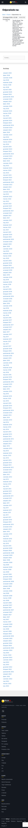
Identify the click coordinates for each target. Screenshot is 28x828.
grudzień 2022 (7, 177)
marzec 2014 (7, 427)
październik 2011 (8, 496)
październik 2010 (8, 524)
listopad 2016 (7, 351)
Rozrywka (4, 806)
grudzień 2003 (7, 657)
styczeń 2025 (7, 118)
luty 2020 (6, 258)
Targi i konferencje (6, 784)
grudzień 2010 (7, 519)
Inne (3, 800)
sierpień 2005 (7, 641)
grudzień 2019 (7, 263)
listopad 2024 (7, 123)
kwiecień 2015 (7, 396)
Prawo (3, 790)
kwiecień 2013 (7, 453)
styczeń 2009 (7, 574)
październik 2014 (8, 410)
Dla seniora (4, 738)
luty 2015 (6, 401)
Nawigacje (4, 741)
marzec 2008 (7, 598)
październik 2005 (8, 636)
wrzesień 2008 (7, 584)
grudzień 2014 (7, 405)
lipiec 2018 (6, 303)
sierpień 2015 (7, 386)
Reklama (4, 795)
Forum (9, 14)
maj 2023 (6, 165)
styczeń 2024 (7, 146)
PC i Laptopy (5, 744)
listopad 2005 (7, 633)
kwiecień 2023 (7, 168)
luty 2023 (6, 173)
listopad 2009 (7, 550)
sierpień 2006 (7, 626)
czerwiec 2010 (7, 534)
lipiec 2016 (6, 360)
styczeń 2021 (7, 232)
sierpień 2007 (7, 614)
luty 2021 (6, 230)
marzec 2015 (7, 398)
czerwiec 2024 (7, 135)
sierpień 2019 (7, 272)
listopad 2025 (7, 94)
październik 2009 (8, 553)
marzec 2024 (7, 142)
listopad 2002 (7, 669)
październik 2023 (8, 154)
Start (3, 14)
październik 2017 (8, 325)
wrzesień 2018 (7, 298)
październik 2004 (8, 648)
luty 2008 (6, 600)
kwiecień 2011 (7, 510)
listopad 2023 (7, 151)
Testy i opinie (5, 730)
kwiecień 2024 (7, 139)
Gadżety (4, 746)
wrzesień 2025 (7, 99)
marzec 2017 (7, 341)
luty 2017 (6, 344)
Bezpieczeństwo (6, 803)
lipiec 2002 (6, 676)
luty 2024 (6, 144)
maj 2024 (6, 137)
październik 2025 (8, 97)
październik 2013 (8, 439)
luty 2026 (6, 87)
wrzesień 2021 (7, 213)
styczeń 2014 (7, 432)
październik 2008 (8, 581)
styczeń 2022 (7, 203)
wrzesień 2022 (7, 184)
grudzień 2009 (7, 548)
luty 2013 (6, 458)
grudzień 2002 (7, 667)
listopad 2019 (7, 265)
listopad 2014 (7, 408)
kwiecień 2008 (7, 595)
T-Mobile (4, 763)
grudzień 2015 (7, 377)
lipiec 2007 (6, 617)
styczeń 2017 (7, 346)
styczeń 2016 (7, 374)
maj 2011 (6, 508)
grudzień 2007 (7, 605)
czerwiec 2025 (7, 106)
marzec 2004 (7, 655)
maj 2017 (6, 336)
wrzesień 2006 (7, 624)
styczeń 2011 (7, 517)
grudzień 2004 (7, 643)
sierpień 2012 (7, 472)
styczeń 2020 (7, 260)
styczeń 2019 (7, 289)
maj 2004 (6, 653)
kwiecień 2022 (7, 196)
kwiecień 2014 (7, 424)
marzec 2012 (7, 484)
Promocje (4, 719)
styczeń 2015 (7, 403)
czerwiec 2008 (7, 591)
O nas (3, 821)
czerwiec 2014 (7, 420)
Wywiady (4, 787)
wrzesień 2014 (7, 412)
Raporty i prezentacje (7, 779)
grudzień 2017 (7, 320)
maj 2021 (6, 222)
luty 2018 (6, 315)
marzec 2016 (7, 370)
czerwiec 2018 (7, 306)
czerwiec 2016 (7, 363)
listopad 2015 (7, 379)
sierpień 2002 (7, 674)
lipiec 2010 (6, 531)
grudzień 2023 (7, 149)
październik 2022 (8, 182)
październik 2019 (8, 268)
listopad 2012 (7, 465)
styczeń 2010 (7, 546)
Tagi (25, 821)
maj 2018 (6, 308)
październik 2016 (8, 353)
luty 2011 (6, 515)
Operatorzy (5, 754)
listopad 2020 (7, 237)
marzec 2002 (7, 683)
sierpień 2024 (7, 130)
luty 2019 (6, 287)
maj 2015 (6, 393)
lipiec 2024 (6, 132)
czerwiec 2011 (7, 505)
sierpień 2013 (7, 443)
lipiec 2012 (6, 474)
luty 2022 (6, 201)
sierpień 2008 (7, 586)
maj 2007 (6, 619)
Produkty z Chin (6, 749)
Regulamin (19, 821)
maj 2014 (6, 422)
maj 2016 (6, 365)
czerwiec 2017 (7, 334)
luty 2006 (6, 629)
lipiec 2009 (6, 560)
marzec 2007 (7, 622)
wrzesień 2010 (7, 527)
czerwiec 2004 (7, 650)
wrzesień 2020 (7, 241)
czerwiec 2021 (7, 220)
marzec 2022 (7, 199)
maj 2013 (6, 451)
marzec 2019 (7, 284)
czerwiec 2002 (7, 679)
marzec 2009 (7, 569)
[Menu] (2, 2)
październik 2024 (8, 125)
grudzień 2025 (7, 92)
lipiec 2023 (6, 161)
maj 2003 (6, 662)
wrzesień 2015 (7, 384)
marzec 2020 (7, 256)
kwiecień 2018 (7, 310)
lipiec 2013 (6, 446)
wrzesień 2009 (7, 555)
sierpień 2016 (7, 358)
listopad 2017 (7, 322)
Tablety (3, 735)
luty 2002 (6, 686)
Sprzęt (4, 726)
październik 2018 (8, 296)
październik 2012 (8, 467)
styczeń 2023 (7, 175)
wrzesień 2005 (7, 638)
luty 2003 (6, 664)
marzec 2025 (7, 113)
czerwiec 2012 (7, 477)
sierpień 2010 (7, 529)
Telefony (4, 733)
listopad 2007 (7, 607)
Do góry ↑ (4, 825)
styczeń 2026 (7, 89)
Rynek (4, 775)
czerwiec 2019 (7, 277)
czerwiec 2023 (7, 163)
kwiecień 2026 (7, 82)
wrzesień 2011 (7, 498)
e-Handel (4, 792)
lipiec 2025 (6, 104)
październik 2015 (8, 382)
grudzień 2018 (7, 291)
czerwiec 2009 (7, 562)
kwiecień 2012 (7, 481)
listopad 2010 (7, 522)
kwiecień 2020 (7, 253)
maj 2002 (6, 681)
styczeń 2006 (7, 631)
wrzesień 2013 (7, 441)
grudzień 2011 (7, 491)
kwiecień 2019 (7, 282)
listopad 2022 (7, 180)
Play (3, 760)
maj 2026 (6, 80)
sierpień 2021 (7, 215)
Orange (3, 757)
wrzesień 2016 (7, 355)
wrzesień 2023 (7, 156)
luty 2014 (6, 429)
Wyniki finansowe (6, 782)
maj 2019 (6, 279)
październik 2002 (8, 672)
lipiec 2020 (6, 246)
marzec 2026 (7, 85)
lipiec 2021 (6, 218)
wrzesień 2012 (7, 470)
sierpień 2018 (7, 301)
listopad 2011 (7, 493)
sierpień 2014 (7, 415)
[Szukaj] (25, 2)
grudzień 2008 (7, 576)
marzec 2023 (7, 170)
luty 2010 (6, 543)
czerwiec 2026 (7, 78)
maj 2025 (6, 108)
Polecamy (4, 722)
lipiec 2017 (6, 332)
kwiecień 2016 (7, 367)
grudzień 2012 (7, 462)
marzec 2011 (7, 512)
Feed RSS (4, 823)
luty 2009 (6, 572)
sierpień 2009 (7, 557)
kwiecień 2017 (7, 339)
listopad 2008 (7, 579)
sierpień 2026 (7, 73)
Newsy (4, 716)
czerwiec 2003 (7, 660)
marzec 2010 (7, 541)
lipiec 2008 (6, 588)
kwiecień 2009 (7, 567)
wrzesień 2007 (7, 612)
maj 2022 (6, 194)
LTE (2, 771)
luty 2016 (6, 372)
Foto (3, 811)
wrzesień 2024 (7, 127)
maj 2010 (6, 536)
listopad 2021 (7, 208)
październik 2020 (8, 239)
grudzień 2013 (7, 434)
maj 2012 (6, 479)
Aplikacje (4, 809)
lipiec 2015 (6, 389)
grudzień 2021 (7, 206)
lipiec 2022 (6, 189)
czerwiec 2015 (7, 391)
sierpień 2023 (7, 158)
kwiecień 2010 (7, 538)
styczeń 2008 (7, 603)
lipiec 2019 (6, 275)
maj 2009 (6, 565)
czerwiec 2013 (7, 448)
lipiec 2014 (6, 417)
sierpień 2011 (7, 500)
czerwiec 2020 (7, 249)
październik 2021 (8, 211)
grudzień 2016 (7, 348)
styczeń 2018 (7, 317)
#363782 (22, 17)
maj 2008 (6, 593)
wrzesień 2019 (7, 270)
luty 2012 (6, 486)
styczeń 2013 (7, 460)
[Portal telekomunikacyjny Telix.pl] (14, 2)
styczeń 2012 (7, 489)
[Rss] (3, 711)
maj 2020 (6, 251)
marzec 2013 (7, 455)
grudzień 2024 (7, 120)
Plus (3, 765)
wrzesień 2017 (7, 327)
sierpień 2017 (7, 329)
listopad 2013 (7, 436)
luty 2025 (6, 116)
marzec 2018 (7, 313)
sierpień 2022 (7, 187)
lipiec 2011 (6, 503)
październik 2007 (8, 610)
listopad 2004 (7, 645)
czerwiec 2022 (7, 192)
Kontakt (8, 821)
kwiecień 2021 (7, 225)
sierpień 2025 (7, 101)
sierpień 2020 (7, 244)
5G (2, 768)
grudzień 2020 (7, 234)
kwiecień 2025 (7, 111)
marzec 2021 (7, 227)
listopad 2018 (7, 294)
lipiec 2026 (6, 75)
